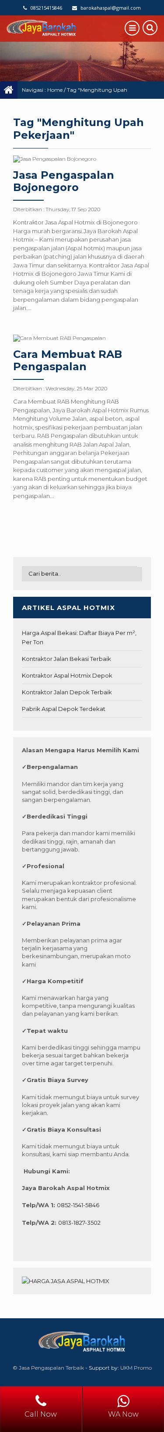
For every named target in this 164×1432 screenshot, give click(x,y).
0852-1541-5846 (78, 1204)
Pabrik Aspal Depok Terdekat (63, 708)
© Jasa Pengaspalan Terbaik (48, 1367)
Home (55, 90)
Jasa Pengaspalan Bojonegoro (63, 181)
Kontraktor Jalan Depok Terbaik (67, 692)
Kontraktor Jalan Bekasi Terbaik (66, 658)
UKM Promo (136, 1367)
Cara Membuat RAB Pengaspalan (67, 360)
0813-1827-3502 (79, 1222)
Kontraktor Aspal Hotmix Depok (67, 675)
